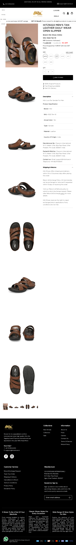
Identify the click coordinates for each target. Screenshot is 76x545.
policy (62, 193)
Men (1, 19)
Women (4, 19)
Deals (56, 16)
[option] (38, 2)
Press (62, 432)
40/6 (62, 56)
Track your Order (9, 474)
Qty (44, 68)
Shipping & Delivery (10, 477)
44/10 (45, 56)
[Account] (68, 14)
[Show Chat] (6, 539)
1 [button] (37, 6)
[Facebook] (6, 456)
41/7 (68, 56)
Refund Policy (65, 444)
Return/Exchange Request (12, 471)
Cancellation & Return (11, 480)
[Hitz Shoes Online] (38, 14)
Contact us (64, 438)
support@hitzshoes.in (66, 4)
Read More (24, 441)
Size (44, 52)
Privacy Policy (8, 486)
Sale (44, 435)
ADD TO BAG (59, 77)
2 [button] (39, 6)
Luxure (56, 10)
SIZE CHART (69, 52)
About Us (64, 430)
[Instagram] (12, 456)
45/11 (51, 56)
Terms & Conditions (10, 483)
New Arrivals (47, 430)
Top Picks (3, 14)
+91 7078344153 (10, 448)
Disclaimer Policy (9, 488)
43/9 (51, 62)
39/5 (56, 56)
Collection (46, 432)
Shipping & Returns (49, 167)
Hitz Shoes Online (55, 35)
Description (47, 96)
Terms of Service (66, 441)
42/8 (45, 62)
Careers (63, 435)
